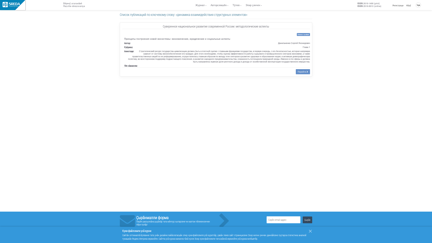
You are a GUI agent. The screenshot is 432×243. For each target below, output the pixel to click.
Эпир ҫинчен (253, 5)
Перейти (302, 71)
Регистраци (398, 5)
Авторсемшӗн (219, 5)
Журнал (200, 5)
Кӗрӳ (408, 5)
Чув (418, 5)
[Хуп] (310, 231)
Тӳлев (236, 5)
